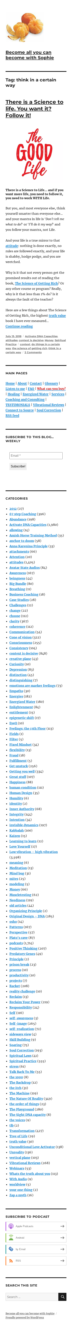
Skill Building (19, 1039)
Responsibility (20, 1007)
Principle (16, 959)
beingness (17, 578)
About (22, 383)
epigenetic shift (21, 718)
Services (57, 394)
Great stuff (17, 777)
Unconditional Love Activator (32, 1147)
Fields (14, 734)
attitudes (12, 340)
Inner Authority (21, 809)
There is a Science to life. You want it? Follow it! (34, 109)
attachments (19, 551)
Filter (13, 739)
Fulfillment (18, 761)
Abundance (17, 519)
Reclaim (15, 997)
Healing (14, 394)
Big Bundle (17, 584)
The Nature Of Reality (26, 1098)
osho (13, 921)
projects (15, 980)
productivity (19, 975)
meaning (16, 862)
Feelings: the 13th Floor (27, 728)
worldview (17, 1184)
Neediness (17, 900)
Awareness (17, 573)
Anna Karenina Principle (28, 546)
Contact (36, 383)
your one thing (20, 1190)
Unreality (16, 1152)
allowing (16, 530)
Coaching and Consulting (25, 399)
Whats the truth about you (29, 1174)
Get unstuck (18, 766)
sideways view (20, 1034)
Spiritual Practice (22, 1061)
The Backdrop (20, 1082)
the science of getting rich (29, 348)
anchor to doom (21, 541)
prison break (19, 964)
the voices (17, 1120)
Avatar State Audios (24, 567)
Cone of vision (20, 637)
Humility (16, 798)
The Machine (19, 1093)
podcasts (16, 943)
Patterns (16, 927)
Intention (17, 820)
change (15, 610)
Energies (16, 696)
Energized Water (36, 394)
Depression (18, 669)
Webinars (16, 1168)
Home (10, 383)
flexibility (17, 750)
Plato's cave (18, 938)
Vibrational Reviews (48, 405)
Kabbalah (16, 830)
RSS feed (12, 415)
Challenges (17, 605)
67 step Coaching (22, 514)
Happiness (17, 782)
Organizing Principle (25, 911)
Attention (17, 557)
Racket (14, 986)
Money (49, 340)
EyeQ (13, 723)
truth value (57, 315)
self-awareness (21, 1018)
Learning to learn (22, 841)
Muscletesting (20, 895)
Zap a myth (17, 1195)
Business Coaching (23, 594)
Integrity (16, 814)
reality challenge (22, 991)
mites (13, 879)
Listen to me (15, 389)
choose (14, 616)
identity (15, 803)
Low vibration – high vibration (33, 852)
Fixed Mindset (20, 744)
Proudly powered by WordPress (25, 1317)
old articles (17, 905)
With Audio (18, 1179)
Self (12, 1013)
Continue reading (19, 326)
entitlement (18, 712)
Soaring (15, 1045)
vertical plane (19, 1157)
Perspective (18, 932)
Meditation (18, 868)
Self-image (18, 1023)
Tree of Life (18, 1136)
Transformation (22, 1131)
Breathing (17, 589)
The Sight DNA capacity (27, 1115)
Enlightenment (21, 707)
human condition (22, 787)
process (15, 970)
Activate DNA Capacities (41, 336)
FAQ (31, 389)
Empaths (16, 691)
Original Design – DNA (27, 916)
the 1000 (16, 1077)
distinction (18, 675)
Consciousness (20, 643)
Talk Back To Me (22, 1072)
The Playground (21, 1109)
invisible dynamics (23, 825)
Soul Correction (49, 410)
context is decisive (31, 340)
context (25, 344)
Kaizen (14, 836)
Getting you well (22, 771)
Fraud (13, 755)
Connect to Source (20, 410)
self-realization (21, 1029)
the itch (15, 1088)
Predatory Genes (22, 954)
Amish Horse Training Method (33, 535)
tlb (11, 1125)
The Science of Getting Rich (36, 283)
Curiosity (16, 664)
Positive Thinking (23, 948)
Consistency (18, 648)
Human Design (20, 793)
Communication (22, 632)
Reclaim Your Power (25, 1002)
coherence (17, 626)
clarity (14, 621)
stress (14, 1066)
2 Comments (33, 352)
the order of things (24, 1104)
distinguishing (20, 680)
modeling (16, 884)
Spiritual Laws (20, 1056)
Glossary (51, 383)
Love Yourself (19, 846)
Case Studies (19, 600)
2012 (13, 508)
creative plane (20, 659)
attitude (12, 246)
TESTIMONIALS (18, 405)
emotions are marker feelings (32, 685)
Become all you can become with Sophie (30, 55)
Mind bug (16, 873)
